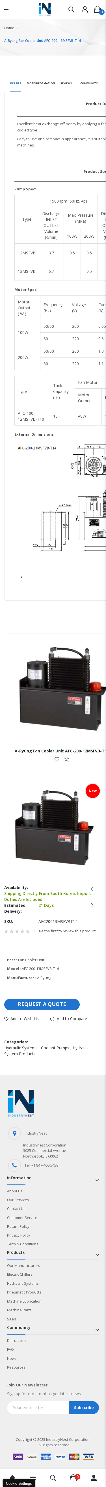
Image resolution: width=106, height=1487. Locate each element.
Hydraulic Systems (22, 1047)
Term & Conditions (22, 1243)
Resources (16, 1367)
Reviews (66, 83)
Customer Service (22, 1217)
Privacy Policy (18, 1235)
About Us (15, 1191)
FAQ (10, 1349)
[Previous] (90, 889)
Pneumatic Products (24, 1292)
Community (89, 83)
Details (15, 83)
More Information (41, 83)
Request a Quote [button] (42, 1004)
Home (9, 27)
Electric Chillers (20, 1274)
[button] (57, 759)
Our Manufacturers (23, 1265)
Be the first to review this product (67, 931)
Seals (12, 1319)
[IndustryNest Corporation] (44, 9)
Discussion (16, 1340)
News (12, 1358)
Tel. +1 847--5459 (41, 1165)
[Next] (90, 905)
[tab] (15, 86)
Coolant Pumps (57, 1047)
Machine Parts (19, 1309)
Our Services (18, 1199)
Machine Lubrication (24, 1301)
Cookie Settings (19, 1483)
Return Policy (18, 1226)
